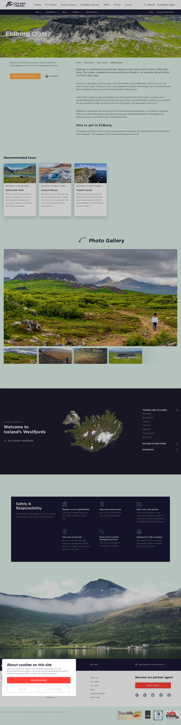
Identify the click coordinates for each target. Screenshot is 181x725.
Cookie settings (54, 689)
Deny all (22, 689)
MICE (106, 5)
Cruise (117, 5)
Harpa (96, 89)
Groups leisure (68, 5)
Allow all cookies (39, 680)
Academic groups (90, 5)
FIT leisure (51, 5)
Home (38, 5)
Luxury (128, 5)
